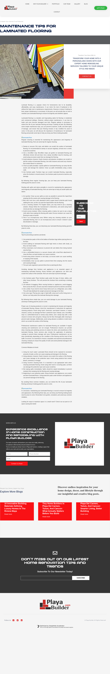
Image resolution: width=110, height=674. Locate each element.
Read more (8, 514)
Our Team (66, 4)
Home (27, 4)
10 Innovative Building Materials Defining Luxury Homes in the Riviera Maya (15, 507)
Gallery (77, 4)
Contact (57, 12)
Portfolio (55, 4)
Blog (86, 4)
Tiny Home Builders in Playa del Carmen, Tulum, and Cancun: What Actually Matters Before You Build (53, 508)
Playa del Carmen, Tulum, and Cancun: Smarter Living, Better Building (91, 507)
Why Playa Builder (39, 4)
